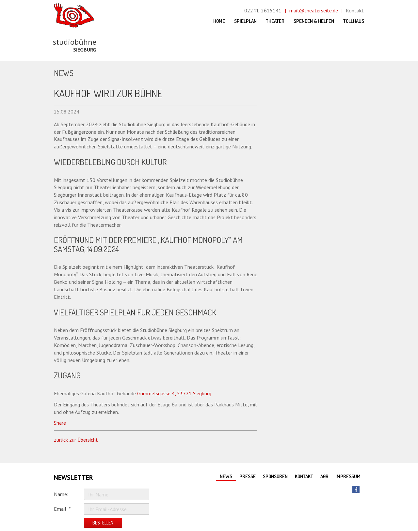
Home (219, 21)
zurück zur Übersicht (76, 439)
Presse (247, 476)
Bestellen (102, 522)
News (226, 476)
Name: (61, 494)
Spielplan (245, 21)
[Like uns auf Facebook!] (356, 489)
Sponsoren (275, 476)
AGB (324, 476)
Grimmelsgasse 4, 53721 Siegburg (174, 393)
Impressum (348, 476)
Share (60, 422)
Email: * (62, 509)
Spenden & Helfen (314, 21)
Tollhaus (353, 21)
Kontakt (355, 10)
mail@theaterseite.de (313, 10)
